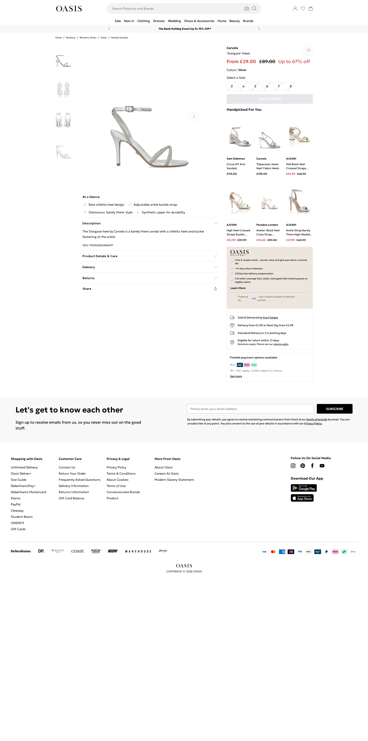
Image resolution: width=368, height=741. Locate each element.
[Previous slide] (109, 29)
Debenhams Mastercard (28, 492)
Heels (104, 37)
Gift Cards (18, 529)
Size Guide (18, 480)
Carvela (232, 48)
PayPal (15, 504)
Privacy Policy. (313, 423)
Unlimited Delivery (24, 467)
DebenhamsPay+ (23, 486)
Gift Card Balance (71, 498)
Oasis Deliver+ (21, 473)
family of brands (316, 419)
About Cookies (117, 480)
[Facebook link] (312, 465)
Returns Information (74, 492)
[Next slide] (259, 29)
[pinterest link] (302, 465)
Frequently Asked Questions (79, 480)
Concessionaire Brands (123, 492)
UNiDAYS (17, 523)
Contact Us (67, 467)
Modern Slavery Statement (174, 480)
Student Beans (22, 517)
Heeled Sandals (119, 37)
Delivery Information (74, 486)
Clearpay (17, 510)
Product (112, 498)
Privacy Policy (116, 467)
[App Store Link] (304, 493)
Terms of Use (116, 486)
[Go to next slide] (194, 116)
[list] (149, 116)
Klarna (15, 498)
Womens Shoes (88, 37)
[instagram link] (293, 465)
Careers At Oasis (167, 473)
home (58, 37)
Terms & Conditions (121, 473)
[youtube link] (322, 465)
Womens (71, 37)
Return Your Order (72, 473)
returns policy (280, 344)
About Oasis (164, 467)
